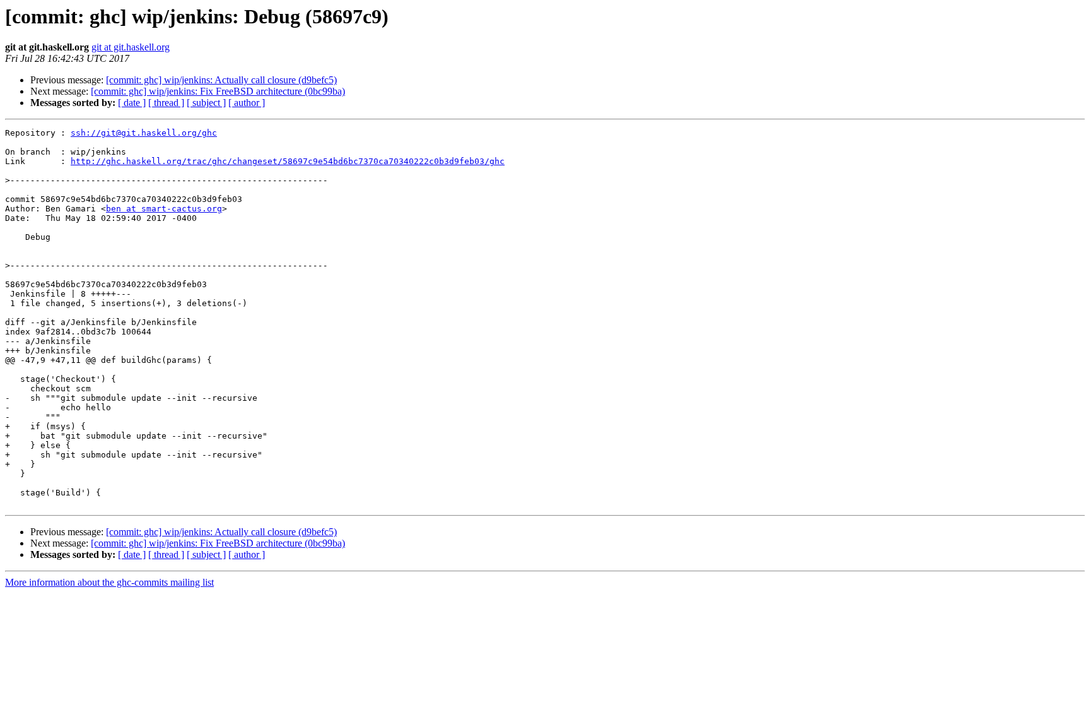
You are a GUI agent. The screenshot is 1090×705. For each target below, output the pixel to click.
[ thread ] (166, 102)
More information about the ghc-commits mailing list (109, 582)
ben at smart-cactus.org (164, 208)
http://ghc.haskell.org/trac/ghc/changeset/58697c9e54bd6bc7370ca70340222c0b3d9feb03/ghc (288, 161)
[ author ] (246, 102)
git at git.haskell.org (130, 47)
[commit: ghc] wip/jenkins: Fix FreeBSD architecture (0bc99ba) (218, 91)
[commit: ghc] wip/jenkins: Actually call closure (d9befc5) (221, 79)
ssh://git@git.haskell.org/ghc (144, 133)
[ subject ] (206, 102)
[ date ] (132, 102)
